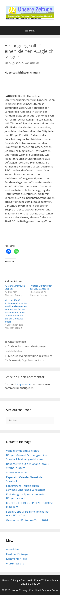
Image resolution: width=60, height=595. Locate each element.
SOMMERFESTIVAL (17, 472)
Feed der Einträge (17, 554)
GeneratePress (50, 590)
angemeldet (24, 384)
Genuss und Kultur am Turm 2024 (27, 520)
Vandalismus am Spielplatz (23, 450)
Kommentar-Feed (16, 558)
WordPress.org (15, 563)
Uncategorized (17, 341)
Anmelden (12, 549)
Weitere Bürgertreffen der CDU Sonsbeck (41, 287)
